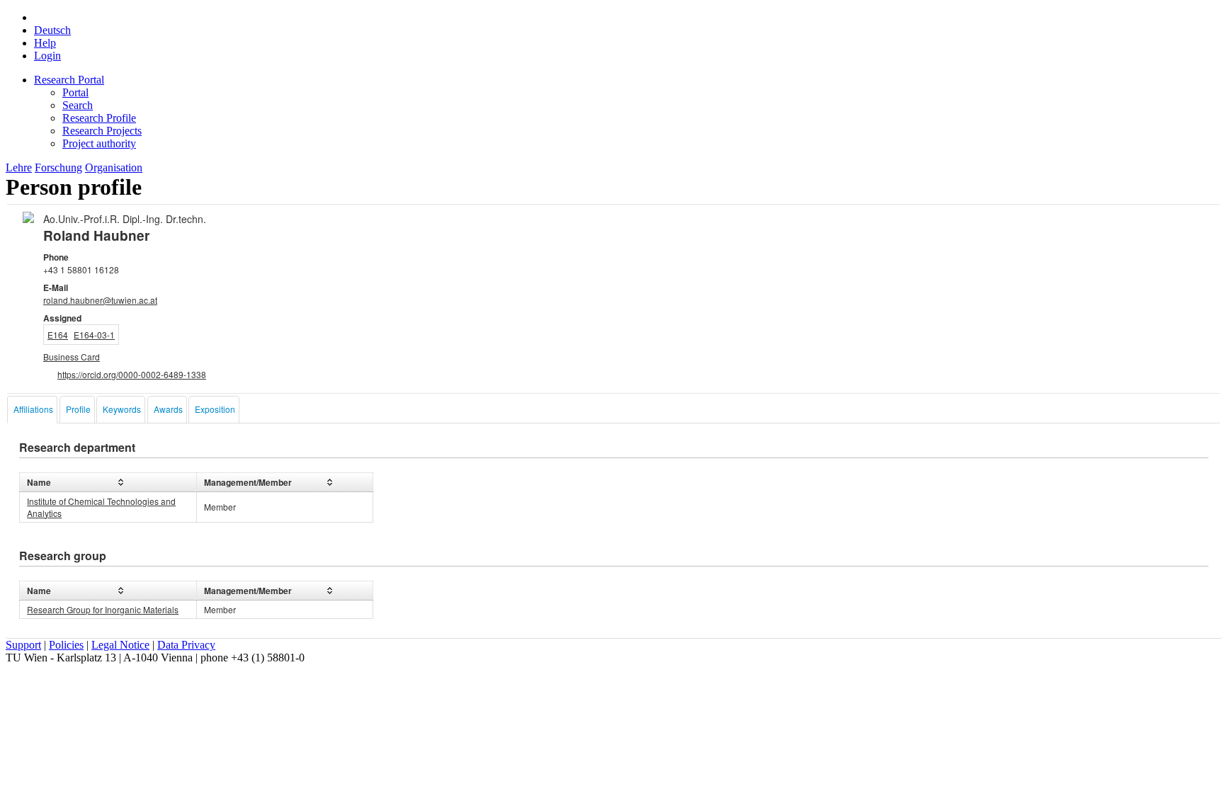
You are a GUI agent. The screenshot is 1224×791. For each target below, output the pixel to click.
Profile (78, 409)
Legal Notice (120, 645)
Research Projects (102, 131)
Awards (168, 409)
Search (77, 105)
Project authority (99, 143)
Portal (75, 92)
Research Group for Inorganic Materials (102, 609)
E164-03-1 (94, 335)
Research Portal (69, 80)
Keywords (122, 409)
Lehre (19, 167)
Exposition (215, 409)
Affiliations (33, 409)
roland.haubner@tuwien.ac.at (100, 300)
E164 (57, 335)
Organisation (113, 167)
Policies (66, 645)
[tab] (32, 409)
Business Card (71, 357)
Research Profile (99, 118)
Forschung (58, 167)
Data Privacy (186, 645)
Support (23, 645)
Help (45, 43)
